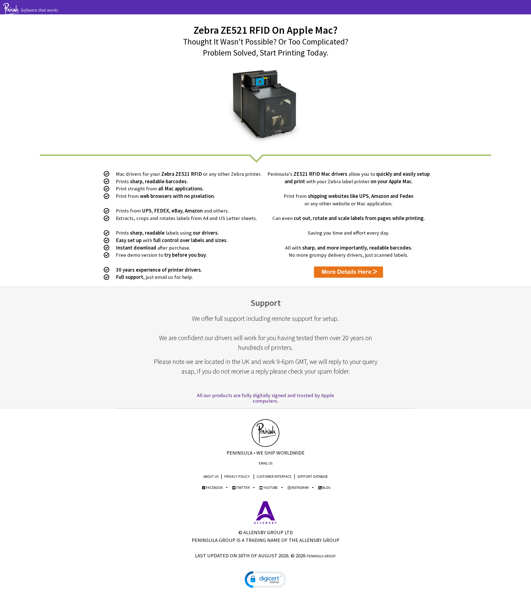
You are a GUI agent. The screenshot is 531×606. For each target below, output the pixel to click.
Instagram (300, 487)
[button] (265, 579)
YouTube (270, 487)
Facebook (214, 487)
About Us (210, 476)
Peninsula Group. (321, 556)
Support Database (312, 476)
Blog (325, 487)
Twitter (242, 487)
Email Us (265, 463)
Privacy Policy (237, 476)
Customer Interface (274, 476)
